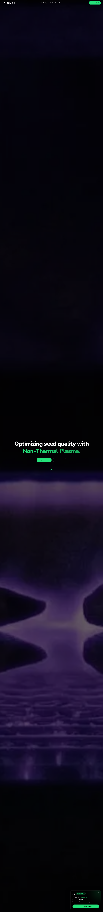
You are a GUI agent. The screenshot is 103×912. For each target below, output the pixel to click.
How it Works (60, 460)
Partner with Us (95, 3)
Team (60, 3)
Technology (44, 3)
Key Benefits (53, 3)
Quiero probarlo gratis (86, 906)
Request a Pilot (44, 460)
